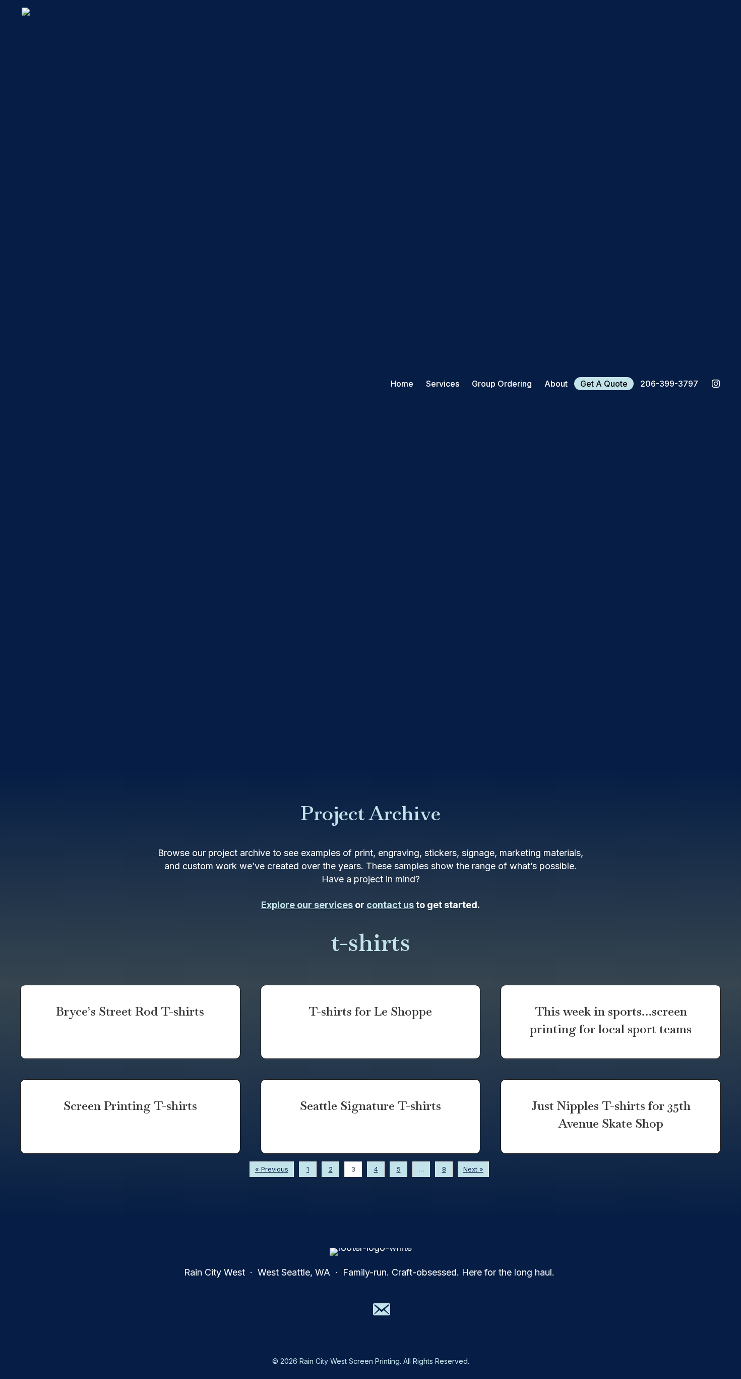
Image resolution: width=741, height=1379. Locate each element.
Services (442, 384)
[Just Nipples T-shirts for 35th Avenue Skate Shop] (610, 1116)
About (556, 384)
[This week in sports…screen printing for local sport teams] (610, 1022)
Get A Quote (604, 384)
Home (402, 384)
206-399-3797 (669, 384)
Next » (473, 1169)
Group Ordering (502, 384)
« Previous (271, 1169)
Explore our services (307, 904)
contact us (390, 904)
